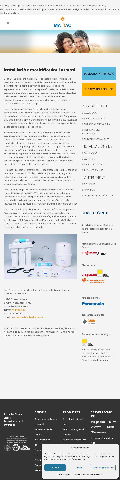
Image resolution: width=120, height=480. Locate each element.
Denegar (78, 467)
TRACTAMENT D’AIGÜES (96, 139)
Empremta (98, 474)
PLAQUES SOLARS (93, 170)
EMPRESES (89, 190)
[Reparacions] (82, 119)
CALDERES (89, 159)
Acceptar (55, 467)
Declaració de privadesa (83, 474)
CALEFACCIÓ (90, 113)
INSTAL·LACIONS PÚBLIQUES (99, 196)
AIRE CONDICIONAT (94, 119)
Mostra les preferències (102, 467)
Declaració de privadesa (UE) (102, 440)
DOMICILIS (89, 184)
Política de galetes (65, 474)
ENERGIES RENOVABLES (96, 124)
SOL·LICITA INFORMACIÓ (99, 73)
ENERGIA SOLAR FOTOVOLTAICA (91, 132)
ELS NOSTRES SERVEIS (99, 89)
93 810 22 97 (18, 310)
